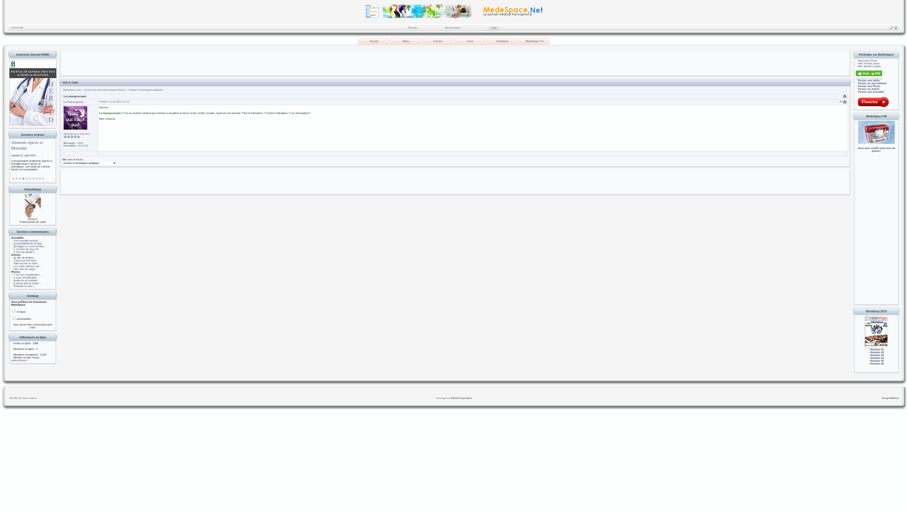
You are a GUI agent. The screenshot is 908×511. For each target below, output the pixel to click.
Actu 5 (27, 179)
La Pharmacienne (74, 102)
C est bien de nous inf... (26, 249)
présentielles (23, 318)
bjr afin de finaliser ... (25, 257)
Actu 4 (23, 179)
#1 (841, 101)
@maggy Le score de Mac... (29, 246)
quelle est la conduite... (26, 280)
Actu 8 (37, 179)
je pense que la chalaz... (27, 283)
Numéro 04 (877, 358)
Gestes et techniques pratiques (146, 89)
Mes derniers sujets (869, 66)
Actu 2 (17, 179)
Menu (406, 41)
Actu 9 (40, 179)
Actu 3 (20, 179)
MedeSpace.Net (72, 89)
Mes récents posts (869, 63)
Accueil (374, 41)
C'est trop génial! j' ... (25, 252)
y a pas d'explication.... (26, 277)
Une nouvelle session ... (27, 240)
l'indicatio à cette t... (24, 286)
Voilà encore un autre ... (26, 263)
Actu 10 (43, 179)
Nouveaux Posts (867, 60)
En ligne (21, 311)
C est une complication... (27, 274)
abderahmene (19, 360)
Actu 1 (13, 179)
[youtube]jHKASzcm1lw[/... (28, 243)
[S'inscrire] (891, 28)
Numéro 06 (877, 363)
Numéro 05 (877, 360)
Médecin (33, 219)
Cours (470, 41)
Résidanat (502, 41)
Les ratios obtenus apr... (27, 266)
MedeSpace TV (534, 41)
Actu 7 (33, 179)
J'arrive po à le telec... (26, 260)
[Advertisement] (876, 232)
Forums (437, 41)
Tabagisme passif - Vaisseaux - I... (27, 145)
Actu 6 (30, 179)
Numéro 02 (877, 352)
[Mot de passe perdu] (896, 28)
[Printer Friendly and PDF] (869, 75)
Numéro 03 (877, 355)
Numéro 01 (877, 349)
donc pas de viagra (24, 269)
